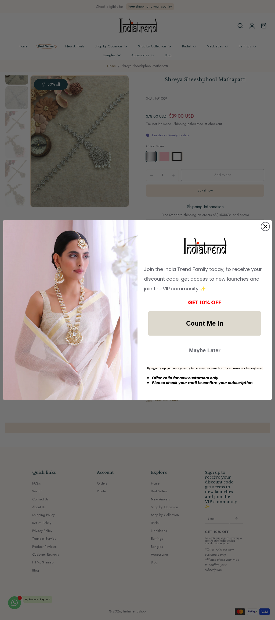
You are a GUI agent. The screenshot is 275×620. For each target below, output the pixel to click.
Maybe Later (204, 350)
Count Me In (204, 323)
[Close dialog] (265, 226)
